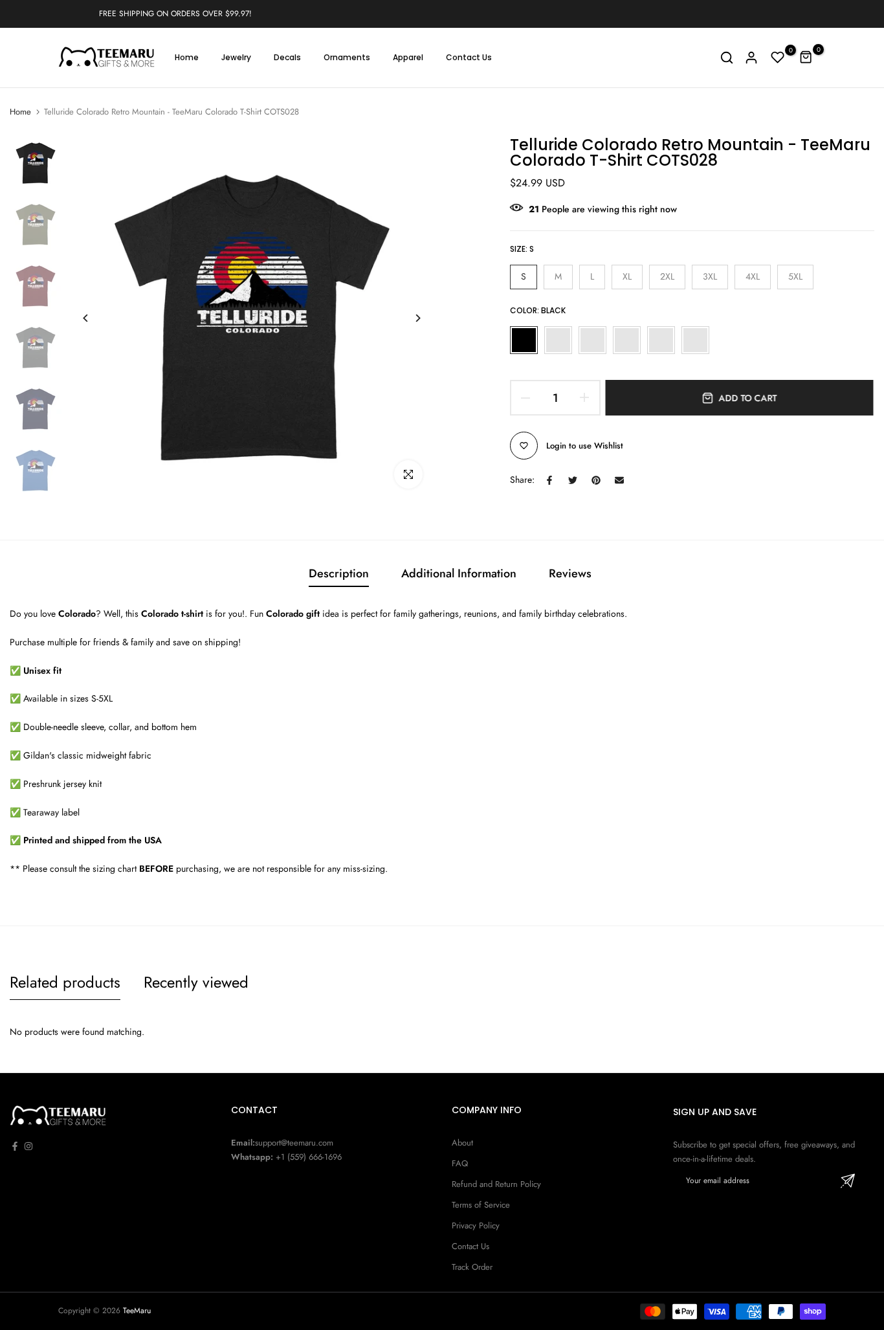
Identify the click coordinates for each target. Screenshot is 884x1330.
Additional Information (458, 573)
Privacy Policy (476, 1225)
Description (339, 573)
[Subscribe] (847, 1180)
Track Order (472, 1267)
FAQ (460, 1163)
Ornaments (347, 57)
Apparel (408, 57)
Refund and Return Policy (496, 1184)
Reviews (570, 573)
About (462, 1142)
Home (187, 57)
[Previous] (95, 318)
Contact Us (469, 57)
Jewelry (236, 57)
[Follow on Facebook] (15, 1146)
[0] (778, 57)
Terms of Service (481, 1205)
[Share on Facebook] (549, 480)
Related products (65, 982)
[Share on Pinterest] (596, 480)
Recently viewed (196, 982)
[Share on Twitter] (573, 480)
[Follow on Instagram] (28, 1146)
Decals (287, 57)
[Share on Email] (619, 480)
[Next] (408, 318)
